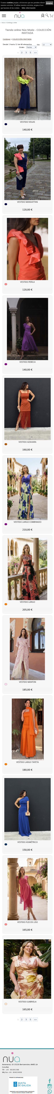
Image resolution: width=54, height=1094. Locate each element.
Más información (28, 8)
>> (35, 52)
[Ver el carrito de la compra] (51, 15)
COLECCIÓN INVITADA (21, 39)
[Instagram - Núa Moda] (50, 1087)
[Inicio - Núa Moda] (19, 15)
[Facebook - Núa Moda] (50, 1082)
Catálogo (6, 39)
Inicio (3, 23)
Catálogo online (12, 23)
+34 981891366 (12, 1069)
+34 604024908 (15, 1072)
